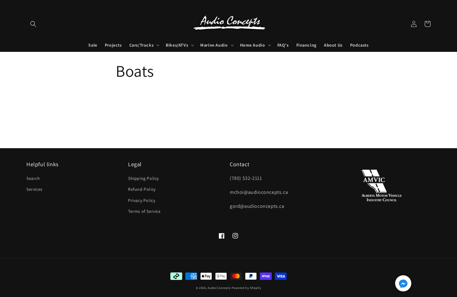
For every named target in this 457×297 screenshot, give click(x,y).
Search (33, 178)
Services (34, 189)
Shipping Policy (143, 178)
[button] (33, 24)
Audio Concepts (219, 288)
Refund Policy (142, 189)
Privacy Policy (141, 200)
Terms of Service (144, 211)
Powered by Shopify (246, 288)
